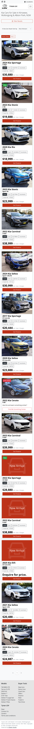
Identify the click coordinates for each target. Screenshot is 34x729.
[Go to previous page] (13, 673)
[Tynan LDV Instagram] (5, 2)
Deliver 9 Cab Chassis (8, 700)
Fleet (19, 698)
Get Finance (17, 79)
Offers (20, 693)
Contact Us (5, 711)
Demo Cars (22, 689)
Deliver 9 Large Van (7, 698)
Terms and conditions (8, 716)
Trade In (21, 700)
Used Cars (21, 691)
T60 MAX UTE (5, 687)
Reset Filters (5, 36)
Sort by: (15, 28)
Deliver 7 (4, 693)
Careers (3, 713)
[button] (30, 6)
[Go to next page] (21, 673)
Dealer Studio (12, 727)
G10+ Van (4, 696)
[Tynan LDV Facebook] (2, 2)
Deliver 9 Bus (5, 702)
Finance (20, 696)
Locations (29, 2)
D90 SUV (4, 691)
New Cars (21, 687)
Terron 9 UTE (5, 689)
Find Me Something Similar (17, 409)
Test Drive (21, 702)
